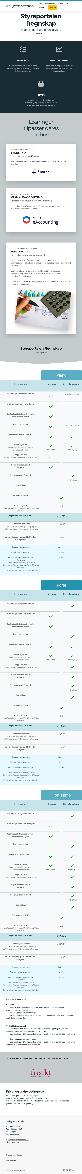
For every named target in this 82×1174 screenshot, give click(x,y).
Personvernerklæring (14, 1155)
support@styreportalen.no (18, 1140)
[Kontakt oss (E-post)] (73, 1170)
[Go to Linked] (67, 1170)
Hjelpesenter (11, 1160)
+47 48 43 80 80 (14, 1142)
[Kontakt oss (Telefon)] (70, 1170)
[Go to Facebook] (64, 1170)
